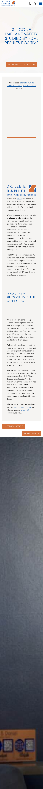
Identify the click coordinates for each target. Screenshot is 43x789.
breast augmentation (22, 407)
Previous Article (15, 426)
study (19, 198)
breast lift (25, 410)
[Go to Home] (8, 3)
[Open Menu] (40, 3)
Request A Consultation (23, 64)
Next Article (33, 433)
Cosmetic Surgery (14, 86)
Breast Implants (27, 83)
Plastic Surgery (29, 86)
